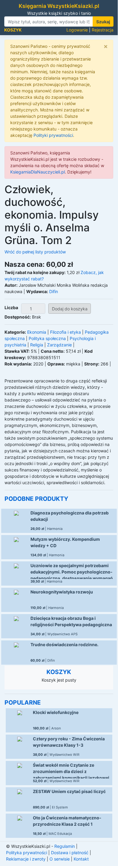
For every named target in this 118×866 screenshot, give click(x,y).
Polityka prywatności (26, 852)
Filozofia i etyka (65, 332)
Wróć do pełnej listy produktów (35, 251)
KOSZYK (58, 672)
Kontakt (81, 858)
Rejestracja (102, 29)
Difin (53, 291)
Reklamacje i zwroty (26, 858)
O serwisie (59, 858)
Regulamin (64, 846)
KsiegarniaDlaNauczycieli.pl (37, 171)
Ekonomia (36, 332)
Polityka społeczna (47, 338)
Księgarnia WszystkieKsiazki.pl (59, 6)
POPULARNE (23, 702)
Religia (36, 344)
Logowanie (77, 29)
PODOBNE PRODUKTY (36, 498)
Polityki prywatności (53, 135)
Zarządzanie (59, 344)
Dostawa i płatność (69, 852)
